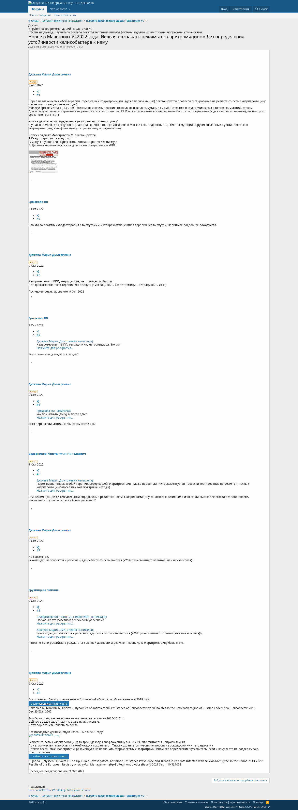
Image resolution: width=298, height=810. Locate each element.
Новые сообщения (40, 15)
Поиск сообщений (65, 15)
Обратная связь (172, 802)
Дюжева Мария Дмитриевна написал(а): (65, 341)
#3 (38, 275)
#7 (38, 550)
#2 (38, 219)
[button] (69, 9)
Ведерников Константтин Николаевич (57, 454)
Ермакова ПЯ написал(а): (54, 411)
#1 (38, 95)
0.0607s (248, 807)
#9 (38, 693)
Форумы (37, 9)
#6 (38, 474)
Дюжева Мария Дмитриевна (48, 47)
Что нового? (58, 9)
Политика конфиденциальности (230, 802)
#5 (38, 404)
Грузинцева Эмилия (44, 590)
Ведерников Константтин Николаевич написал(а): (72, 617)
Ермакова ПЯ (38, 202)
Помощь (258, 802)
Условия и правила (196, 802)
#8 (38, 610)
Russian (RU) (39, 802)
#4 (38, 335)
